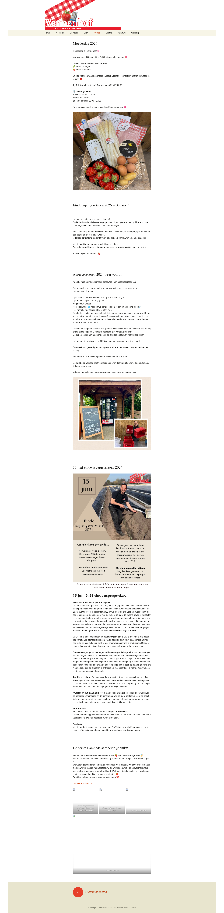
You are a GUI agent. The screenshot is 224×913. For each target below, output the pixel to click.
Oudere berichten (91, 892)
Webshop (135, 33)
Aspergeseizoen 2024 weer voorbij (97, 274)
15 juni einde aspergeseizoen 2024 (97, 467)
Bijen (86, 33)
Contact (109, 33)
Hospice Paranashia (82, 783)
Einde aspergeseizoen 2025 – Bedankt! (101, 205)
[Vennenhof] (112, 15)
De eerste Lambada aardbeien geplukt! (100, 747)
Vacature (122, 33)
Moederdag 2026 (85, 43)
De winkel (74, 33)
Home (47, 33)
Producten (59, 33)
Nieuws (97, 33)
